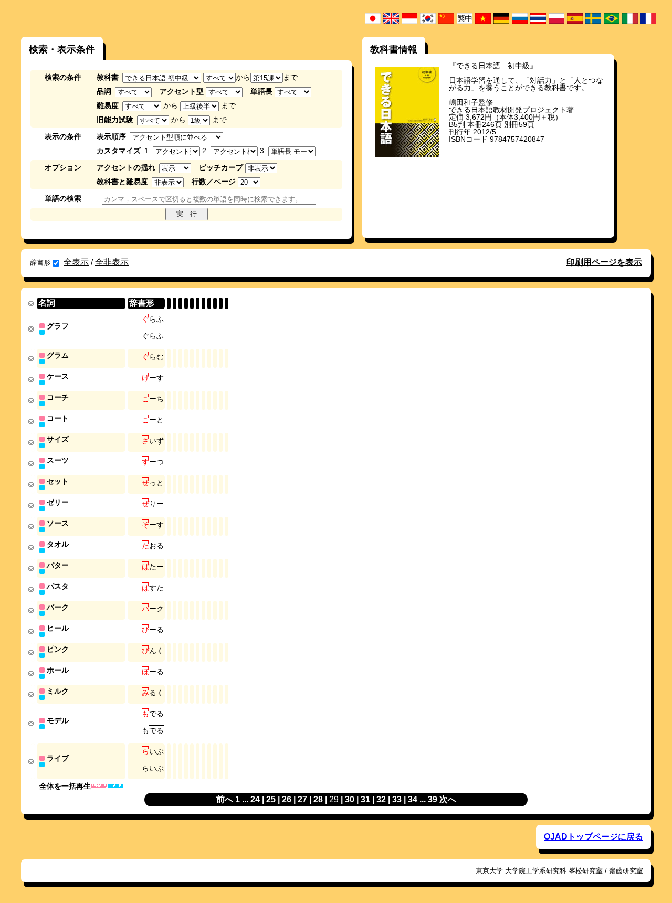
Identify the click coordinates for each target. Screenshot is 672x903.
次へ (447, 799)
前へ (224, 799)
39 (432, 799)
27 (302, 799)
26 (286, 799)
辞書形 (40, 263)
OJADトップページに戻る (593, 836)
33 (397, 799)
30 (349, 799)
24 (255, 799)
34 (412, 799)
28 (318, 799)
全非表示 (112, 262)
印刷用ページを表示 (604, 262)
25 (271, 799)
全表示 (76, 262)
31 (365, 799)
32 (381, 799)
